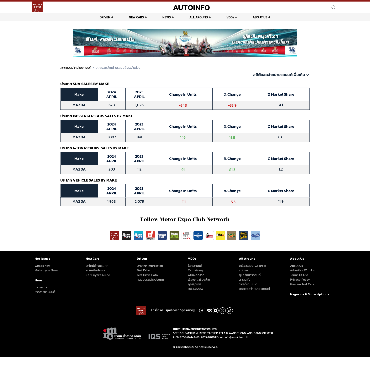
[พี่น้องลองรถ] (209, 235)
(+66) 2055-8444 (183, 337)
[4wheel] (175, 235)
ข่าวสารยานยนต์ (45, 291)
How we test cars (302, 284)
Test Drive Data (147, 275)
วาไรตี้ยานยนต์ (248, 284)
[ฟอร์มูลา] (151, 235)
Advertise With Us (302, 270)
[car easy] (220, 235)
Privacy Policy (300, 279)
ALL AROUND (198, 17)
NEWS (166, 17)
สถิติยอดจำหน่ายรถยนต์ (75, 67)
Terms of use (299, 275)
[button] (181, 55)
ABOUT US (260, 17)
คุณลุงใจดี (194, 284)
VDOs (230, 17)
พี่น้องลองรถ (196, 275)
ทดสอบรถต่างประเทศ (150, 279)
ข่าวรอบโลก (42, 287)
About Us (296, 265)
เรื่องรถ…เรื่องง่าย (199, 279)
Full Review (195, 288)
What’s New (42, 265)
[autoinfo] (37, 7)
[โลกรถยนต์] (198, 235)
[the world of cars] (163, 235)
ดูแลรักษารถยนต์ (250, 275)
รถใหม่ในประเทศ (96, 270)
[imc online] (187, 235)
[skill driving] (244, 235)
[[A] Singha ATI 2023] (185, 42)
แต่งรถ (243, 270)
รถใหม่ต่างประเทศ (97, 265)
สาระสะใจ (244, 279)
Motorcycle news (46, 270)
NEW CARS (136, 17)
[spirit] (232, 235)
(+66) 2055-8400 (204, 337)
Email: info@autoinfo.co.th (232, 337)
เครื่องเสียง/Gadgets (252, 265)
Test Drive (144, 270)
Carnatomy (196, 270)
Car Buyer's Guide (98, 275)
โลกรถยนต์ (195, 265)
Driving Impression (150, 265)
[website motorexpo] (139, 235)
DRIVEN (105, 17)
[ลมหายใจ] (255, 235)
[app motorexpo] (127, 235)
